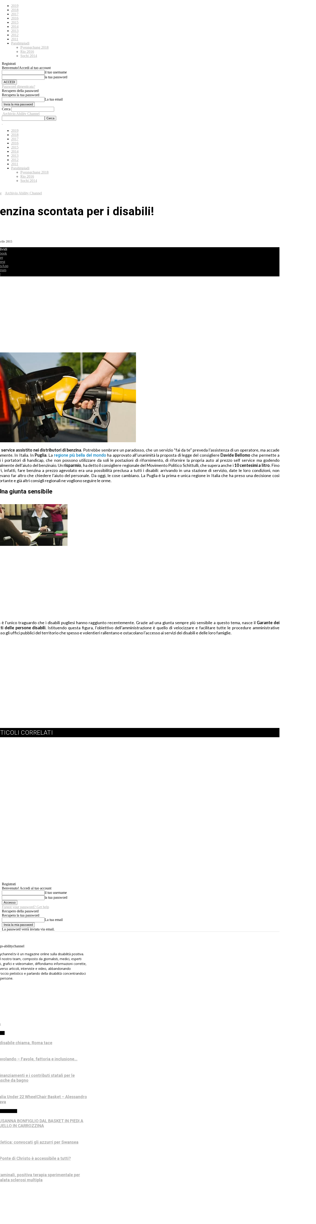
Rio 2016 (27, 52)
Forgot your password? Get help (25, 907)
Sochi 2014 (28, 56)
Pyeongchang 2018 (34, 47)
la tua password (56, 77)
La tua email (54, 99)
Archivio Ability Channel (23, 193)
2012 (15, 35)
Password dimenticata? (18, 87)
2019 (15, 6)
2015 (15, 22)
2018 (15, 10)
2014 (15, 26)
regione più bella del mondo (80, 455)
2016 (15, 18)
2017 (15, 14)
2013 (15, 31)
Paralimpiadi (20, 43)
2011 (14, 39)
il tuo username (56, 72)
